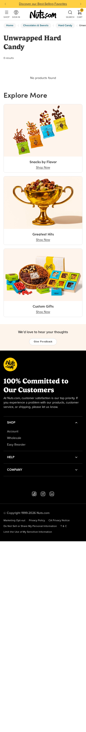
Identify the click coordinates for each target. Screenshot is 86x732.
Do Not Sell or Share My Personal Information (30, 526)
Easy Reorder (16, 444)
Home (9, 25)
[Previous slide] (5, 4)
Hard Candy (65, 25)
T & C (63, 526)
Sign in (16, 17)
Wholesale (14, 438)
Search (70, 17)
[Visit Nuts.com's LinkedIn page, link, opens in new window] (51, 494)
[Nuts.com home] (43, 14)
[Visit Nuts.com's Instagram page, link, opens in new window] (43, 494)
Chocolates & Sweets (36, 25)
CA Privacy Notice (59, 520)
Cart (79, 14)
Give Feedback (43, 341)
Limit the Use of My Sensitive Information (28, 532)
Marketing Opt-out (14, 520)
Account (12, 431)
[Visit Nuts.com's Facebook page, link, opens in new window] (34, 494)
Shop (6, 17)
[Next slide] (80, 4)
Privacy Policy (37, 520)
